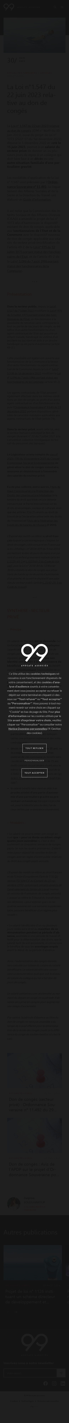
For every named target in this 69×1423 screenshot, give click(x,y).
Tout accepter (35, 772)
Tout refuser (34, 748)
